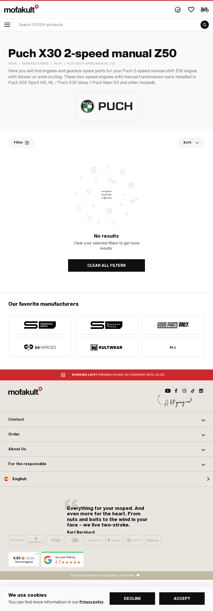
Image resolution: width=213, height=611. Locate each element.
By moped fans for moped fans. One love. (103, 575)
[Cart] (204, 9)
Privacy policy (91, 602)
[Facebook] (176, 390)
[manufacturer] (40, 325)
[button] (106, 419)
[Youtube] (167, 390)
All (173, 347)
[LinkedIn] (201, 390)
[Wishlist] (191, 9)
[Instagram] (184, 390)
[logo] (21, 8)
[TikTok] (192, 390)
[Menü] (37, 555)
